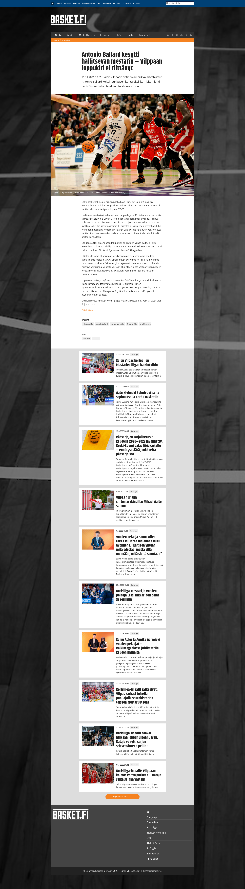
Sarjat (69, 35)
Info (119, 35)
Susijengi (58, 3)
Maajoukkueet (85, 35)
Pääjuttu (96, 338)
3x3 (98, 3)
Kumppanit (144, 35)
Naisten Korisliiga (88, 3)
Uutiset (131, 35)
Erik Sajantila (88, 324)
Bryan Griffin (132, 324)
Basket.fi (57, 40)
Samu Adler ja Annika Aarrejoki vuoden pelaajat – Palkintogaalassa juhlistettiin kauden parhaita (138, 646)
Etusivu (58, 35)
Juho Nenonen (145, 324)
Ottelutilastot (89, 310)
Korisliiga (76, 3)
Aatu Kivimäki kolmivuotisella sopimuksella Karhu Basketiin (137, 395)
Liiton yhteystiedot (130, 871)
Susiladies (67, 3)
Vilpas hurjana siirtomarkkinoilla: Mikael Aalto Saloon (139, 501)
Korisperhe (105, 35)
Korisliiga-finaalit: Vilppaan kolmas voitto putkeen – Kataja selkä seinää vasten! (138, 775)
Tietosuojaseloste (152, 871)
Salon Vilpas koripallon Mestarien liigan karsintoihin (137, 363)
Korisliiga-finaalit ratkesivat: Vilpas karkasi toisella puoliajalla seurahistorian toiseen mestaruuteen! (137, 696)
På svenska (126, 3)
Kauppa (137, 3)
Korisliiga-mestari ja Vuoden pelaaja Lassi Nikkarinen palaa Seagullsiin (138, 595)
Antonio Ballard (102, 324)
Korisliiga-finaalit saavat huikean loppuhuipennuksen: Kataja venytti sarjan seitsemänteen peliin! (137, 739)
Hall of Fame (106, 3)
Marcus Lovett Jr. (117, 324)
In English (116, 3)
